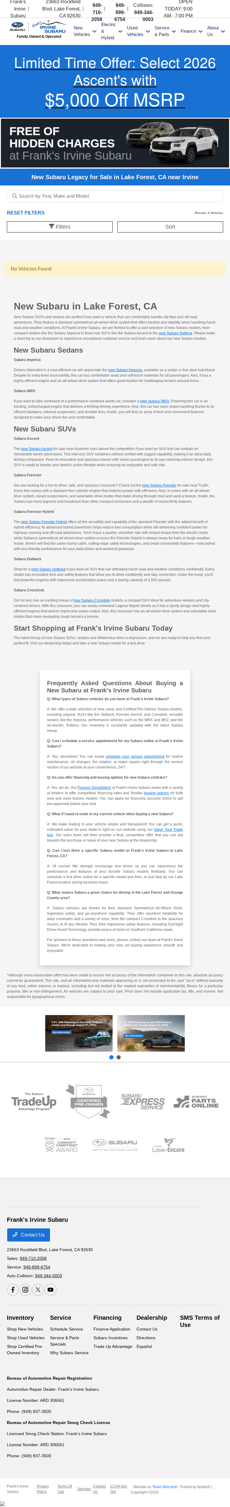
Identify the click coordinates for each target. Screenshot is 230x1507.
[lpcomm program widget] (61, 1144)
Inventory (20, 1317)
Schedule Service (66, 1329)
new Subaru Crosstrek (92, 600)
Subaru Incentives (110, 1337)
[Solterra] (151, 1033)
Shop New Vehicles (25, 1329)
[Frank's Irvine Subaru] (39, 25)
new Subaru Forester (159, 485)
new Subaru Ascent (36, 449)
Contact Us (32, 1234)
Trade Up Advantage (112, 1346)
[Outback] (79, 1033)
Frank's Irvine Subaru (17, 1489)
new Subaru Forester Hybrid (44, 522)
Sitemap (84, 1489)
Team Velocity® (164, 1487)
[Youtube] (219, 8)
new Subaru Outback (48, 569)
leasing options (156, 793)
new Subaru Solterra (175, 333)
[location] (36, 8)
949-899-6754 (119, 12)
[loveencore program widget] (169, 1144)
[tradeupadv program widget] (34, 1102)
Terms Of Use (65, 1489)
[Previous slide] (111, 1057)
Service (60, 1317)
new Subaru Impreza (125, 370)
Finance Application (111, 1329)
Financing (107, 1317)
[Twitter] (212, 8)
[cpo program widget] (88, 1101)
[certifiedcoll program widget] (115, 1145)
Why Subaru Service (69, 1352)
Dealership (152, 1317)
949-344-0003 (48, 1275)
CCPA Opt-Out (119, 1489)
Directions (146, 1337)
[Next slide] (118, 1057)
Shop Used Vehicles (26, 1337)
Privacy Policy (43, 1489)
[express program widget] (142, 1101)
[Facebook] (199, 8)
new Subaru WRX (154, 401)
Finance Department (94, 788)
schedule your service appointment (135, 756)
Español (144, 1346)
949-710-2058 (96, 12)
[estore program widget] (196, 1102)
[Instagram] (204, 8)
